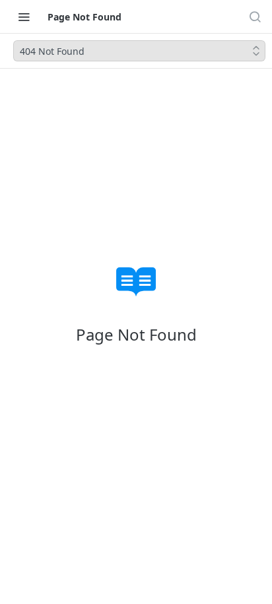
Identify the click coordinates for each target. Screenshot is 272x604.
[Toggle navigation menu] (23, 16)
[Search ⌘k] (254, 16)
